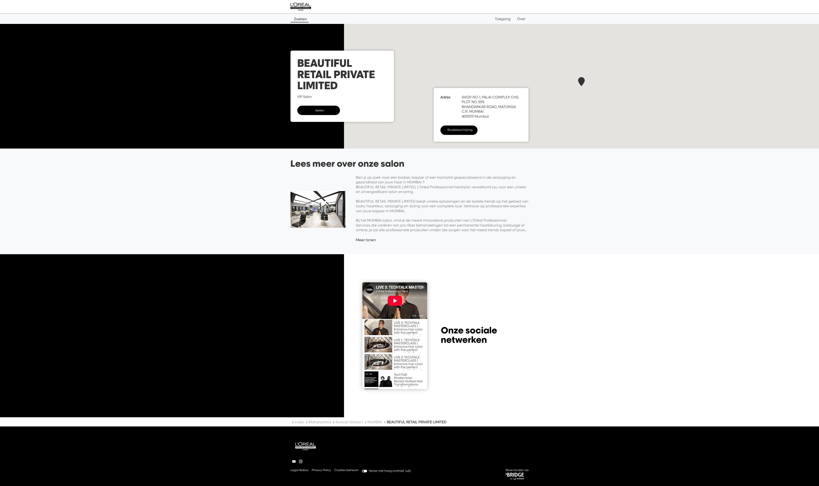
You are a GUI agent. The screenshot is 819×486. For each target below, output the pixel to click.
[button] (581, 81)
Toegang (503, 19)
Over (521, 19)
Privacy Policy (321, 470)
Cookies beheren (346, 470)
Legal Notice (299, 470)
